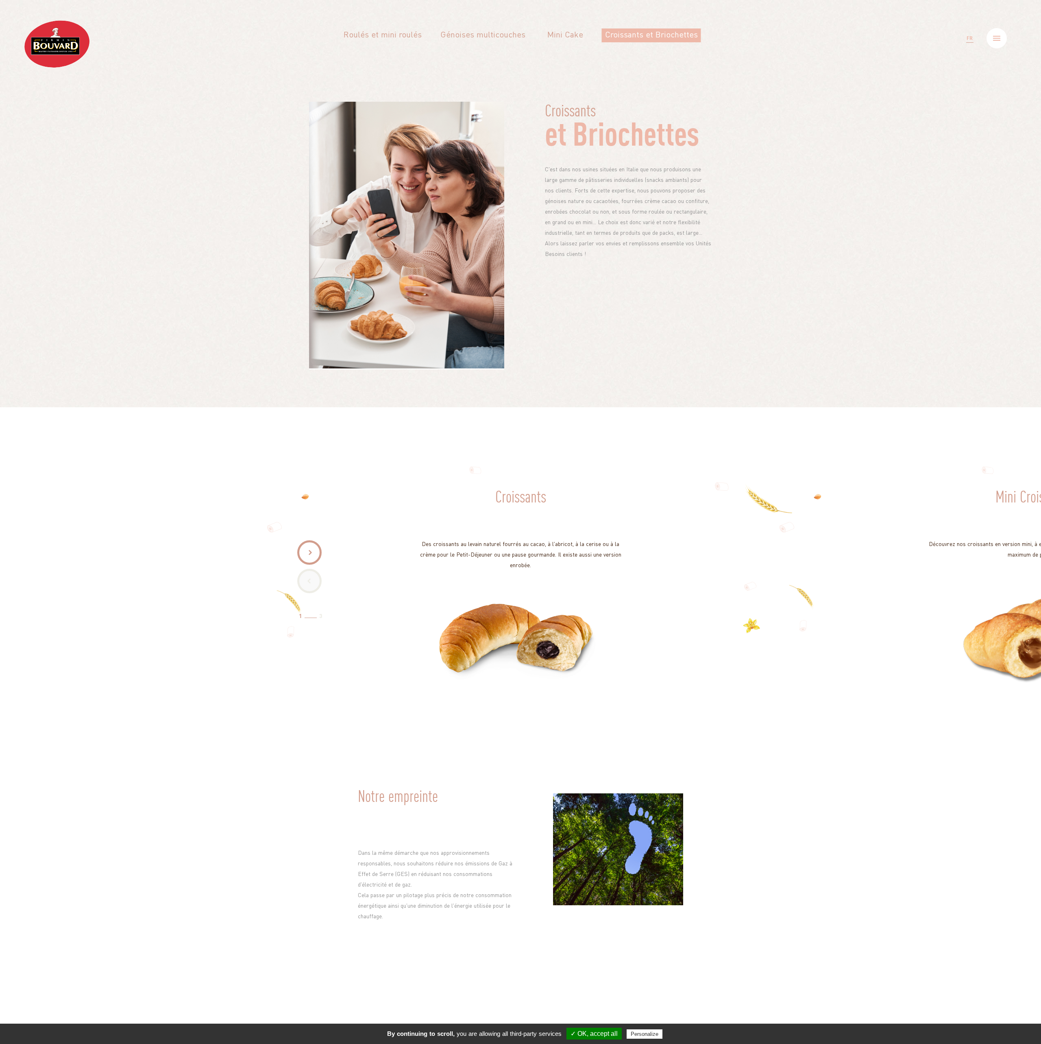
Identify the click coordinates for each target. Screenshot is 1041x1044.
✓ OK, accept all (594, 1033)
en (970, 58)
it (969, 79)
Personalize (644, 1034)
